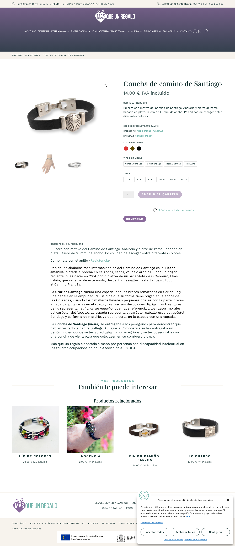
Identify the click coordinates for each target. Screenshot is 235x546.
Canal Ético (19, 523)
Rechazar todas (185, 532)
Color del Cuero (133, 142)
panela (62, 296)
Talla (127, 173)
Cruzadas (63, 300)
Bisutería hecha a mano (52, 31)
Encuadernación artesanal (109, 31)
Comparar (134, 219)
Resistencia (99, 260)
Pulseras (158, 131)
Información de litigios (26, 528)
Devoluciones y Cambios (111, 503)
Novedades (32, 55)
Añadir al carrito (160, 194)
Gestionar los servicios (152, 522)
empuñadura (88, 296)
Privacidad (108, 523)
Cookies (93, 523)
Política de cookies (173, 539)
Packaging (169, 31)
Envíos (136, 503)
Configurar (215, 532)
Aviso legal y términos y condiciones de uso (57, 523)
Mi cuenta (195, 31)
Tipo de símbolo (133, 158)
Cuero (135, 31)
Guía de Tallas (112, 508)
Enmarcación (79, 31)
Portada (17, 55)
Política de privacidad (196, 539)
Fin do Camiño (152, 31)
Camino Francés (67, 284)
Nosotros (30, 31)
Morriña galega (143, 136)
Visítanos (185, 31)
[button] (228, 500)
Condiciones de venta (132, 523)
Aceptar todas (155, 532)
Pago (129, 508)
